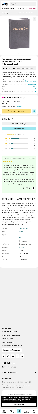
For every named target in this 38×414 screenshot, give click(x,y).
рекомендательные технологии (13, 387)
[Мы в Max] (8, 356)
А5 (35, 89)
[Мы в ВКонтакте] (3, 356)
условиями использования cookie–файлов (13, 400)
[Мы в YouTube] (13, 356)
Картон (21, 247)
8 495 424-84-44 (8, 363)
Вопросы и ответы (8, 342)
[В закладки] (34, 111)
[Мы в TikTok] (17, 356)
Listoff (34, 86)
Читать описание (30, 81)
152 (35, 91)
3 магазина (19, 106)
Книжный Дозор (7, 339)
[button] (19, 368)
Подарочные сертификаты (11, 335)
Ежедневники (32, 84)
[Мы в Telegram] (22, 356)
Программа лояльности (10, 332)
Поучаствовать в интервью (11, 346)
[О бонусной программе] (23, 97)
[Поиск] (19, 411)
